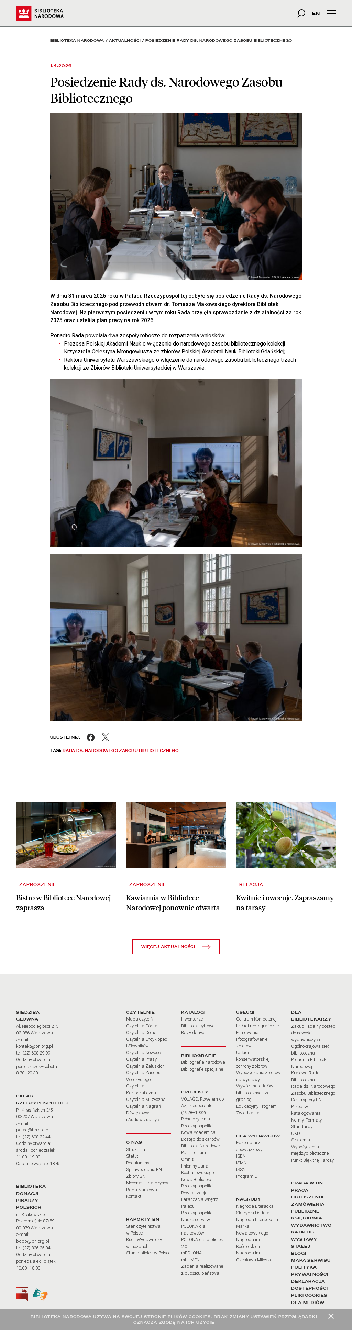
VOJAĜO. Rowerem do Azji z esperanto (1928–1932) (202, 1105)
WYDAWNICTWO (311, 1225)
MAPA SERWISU (311, 1260)
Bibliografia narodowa (203, 1062)
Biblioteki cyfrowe (197, 1025)
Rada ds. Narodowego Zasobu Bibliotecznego (120, 750)
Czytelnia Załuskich (145, 1066)
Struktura (135, 1149)
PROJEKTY (195, 1092)
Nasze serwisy (195, 1219)
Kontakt (133, 1196)
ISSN (241, 1169)
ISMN (241, 1162)
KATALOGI (193, 1012)
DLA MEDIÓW (307, 1302)
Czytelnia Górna (141, 1025)
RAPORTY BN (143, 1219)
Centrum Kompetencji (256, 1019)
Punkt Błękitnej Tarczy (312, 1160)
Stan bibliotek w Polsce (148, 1252)
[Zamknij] (331, 1316)
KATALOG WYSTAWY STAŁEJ (304, 1239)
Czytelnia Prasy (141, 1059)
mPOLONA (191, 1252)
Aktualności (125, 40)
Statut (132, 1156)
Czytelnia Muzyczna (146, 1099)
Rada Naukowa (141, 1189)
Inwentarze (192, 1019)
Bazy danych (194, 1032)
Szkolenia (300, 1139)
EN (316, 13)
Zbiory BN (135, 1176)
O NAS (134, 1142)
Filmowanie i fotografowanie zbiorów (251, 1039)
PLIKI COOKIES (309, 1295)
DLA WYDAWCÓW (258, 1136)
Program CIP (248, 1176)
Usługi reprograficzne (257, 1025)
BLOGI (298, 1253)
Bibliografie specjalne (202, 1069)
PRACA (299, 1190)
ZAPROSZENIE (37, 884)
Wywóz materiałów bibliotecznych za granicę (254, 1092)
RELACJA (251, 884)
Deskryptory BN (306, 1099)
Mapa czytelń (139, 1019)
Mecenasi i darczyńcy (147, 1182)
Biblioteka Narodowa (77, 40)
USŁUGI (245, 1012)
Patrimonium (193, 1152)
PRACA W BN (307, 1183)
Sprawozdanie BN (144, 1169)
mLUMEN (190, 1259)
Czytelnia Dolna (141, 1032)
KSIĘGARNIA (306, 1218)
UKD (295, 1133)
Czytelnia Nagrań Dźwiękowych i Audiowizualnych (143, 1113)
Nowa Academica (198, 1132)
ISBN (241, 1156)
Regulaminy (137, 1162)
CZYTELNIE (140, 1012)
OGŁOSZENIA (307, 1197)
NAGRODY (248, 1199)
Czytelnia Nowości (144, 1052)
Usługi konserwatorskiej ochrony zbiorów (253, 1059)
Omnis (187, 1159)
